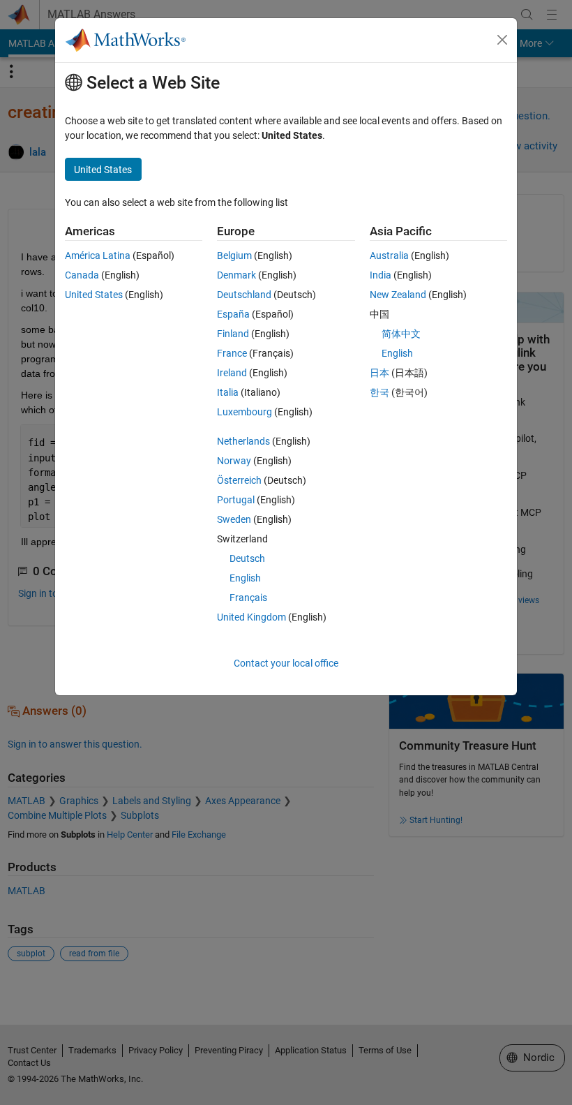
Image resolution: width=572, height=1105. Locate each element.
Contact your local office (286, 663)
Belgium (234, 255)
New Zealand (398, 294)
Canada (82, 275)
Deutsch (247, 558)
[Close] (502, 40)
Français (248, 597)
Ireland (232, 372)
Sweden (234, 519)
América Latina (97, 255)
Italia (228, 392)
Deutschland (244, 294)
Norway (234, 460)
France (232, 353)
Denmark (236, 275)
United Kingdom (251, 617)
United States (94, 294)
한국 (379, 392)
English (245, 578)
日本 (379, 372)
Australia (389, 255)
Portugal (236, 499)
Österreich (239, 480)
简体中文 (401, 333)
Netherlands (243, 441)
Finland (233, 333)
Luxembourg (244, 411)
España (233, 314)
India (380, 275)
